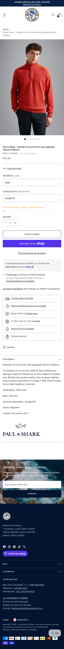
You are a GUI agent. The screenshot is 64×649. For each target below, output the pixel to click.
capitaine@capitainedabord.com (27, 608)
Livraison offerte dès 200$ (22, 298)
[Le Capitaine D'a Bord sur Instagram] (9, 547)
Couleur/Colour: (16, 191)
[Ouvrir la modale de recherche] (53, 15)
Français (6, 620)
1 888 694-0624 (36, 584)
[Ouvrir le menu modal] (4, 15)
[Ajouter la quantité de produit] (15, 223)
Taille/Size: (11, 175)
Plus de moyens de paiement (32, 253)
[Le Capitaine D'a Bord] (32, 15)
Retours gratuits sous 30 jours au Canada (28, 306)
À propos (36, 321)
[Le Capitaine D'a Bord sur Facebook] (5, 547)
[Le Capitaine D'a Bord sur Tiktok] (19, 547)
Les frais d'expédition (13, 288)
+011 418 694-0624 (25, 591)
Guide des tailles (14, 168)
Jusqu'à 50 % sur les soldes (22, 328)
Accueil (6, 29)
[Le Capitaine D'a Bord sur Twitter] (24, 547)
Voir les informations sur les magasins (20, 281)
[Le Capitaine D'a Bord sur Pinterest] (14, 547)
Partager (10, 347)
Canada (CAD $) (22, 620)
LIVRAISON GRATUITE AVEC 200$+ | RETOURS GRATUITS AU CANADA (32, 3)
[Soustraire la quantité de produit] (6, 223)
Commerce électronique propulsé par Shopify (20, 629)
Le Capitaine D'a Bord (25, 624)
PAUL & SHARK (10, 153)
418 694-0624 (20, 588)
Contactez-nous (31, 313)
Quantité (7, 216)
